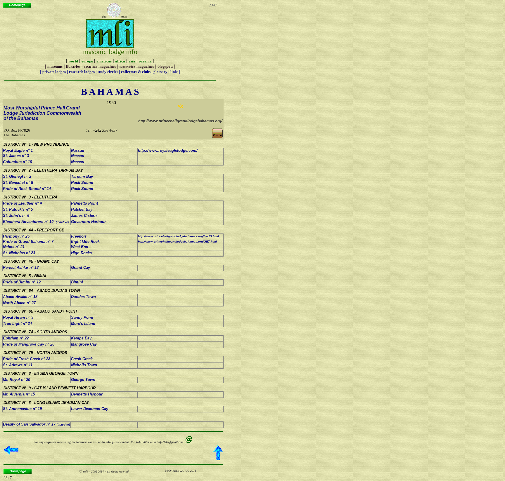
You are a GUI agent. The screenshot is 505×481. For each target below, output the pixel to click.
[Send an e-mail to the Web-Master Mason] (189, 441)
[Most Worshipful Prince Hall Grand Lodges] (217, 137)
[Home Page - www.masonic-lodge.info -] (17, 6)
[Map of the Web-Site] (114, 16)
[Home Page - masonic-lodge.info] (18, 472)
